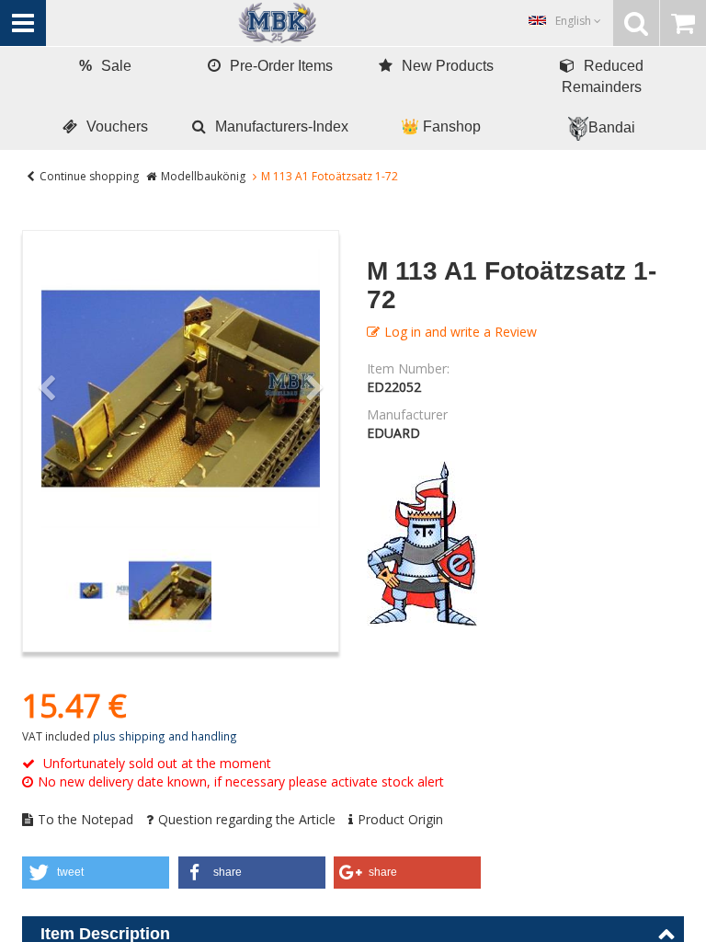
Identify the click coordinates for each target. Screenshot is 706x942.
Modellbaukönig (203, 176)
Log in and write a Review (460, 331)
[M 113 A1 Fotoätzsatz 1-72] (180, 388)
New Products (448, 66)
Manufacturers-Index (281, 126)
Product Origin (400, 819)
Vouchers (117, 126)
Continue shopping (89, 176)
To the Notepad (85, 819)
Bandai (611, 127)
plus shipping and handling (165, 736)
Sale (105, 66)
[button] (95, 872)
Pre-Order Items (281, 66)
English (574, 21)
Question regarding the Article (247, 819)
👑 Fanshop (441, 126)
